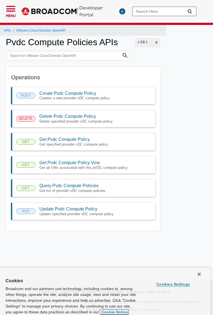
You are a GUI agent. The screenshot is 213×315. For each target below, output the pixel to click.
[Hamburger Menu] (10, 8)
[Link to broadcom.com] (50, 11)
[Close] (199, 274)
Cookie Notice (114, 312)
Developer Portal (91, 11)
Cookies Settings (173, 284)
